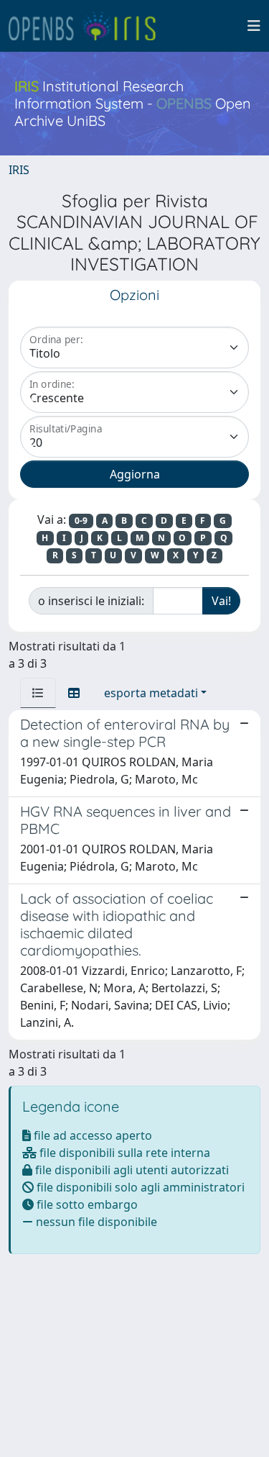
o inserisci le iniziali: (91, 601)
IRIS (19, 170)
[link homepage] (88, 26)
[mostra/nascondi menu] (253, 26)
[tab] (38, 693)
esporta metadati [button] (151, 693)
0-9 (81, 520)
